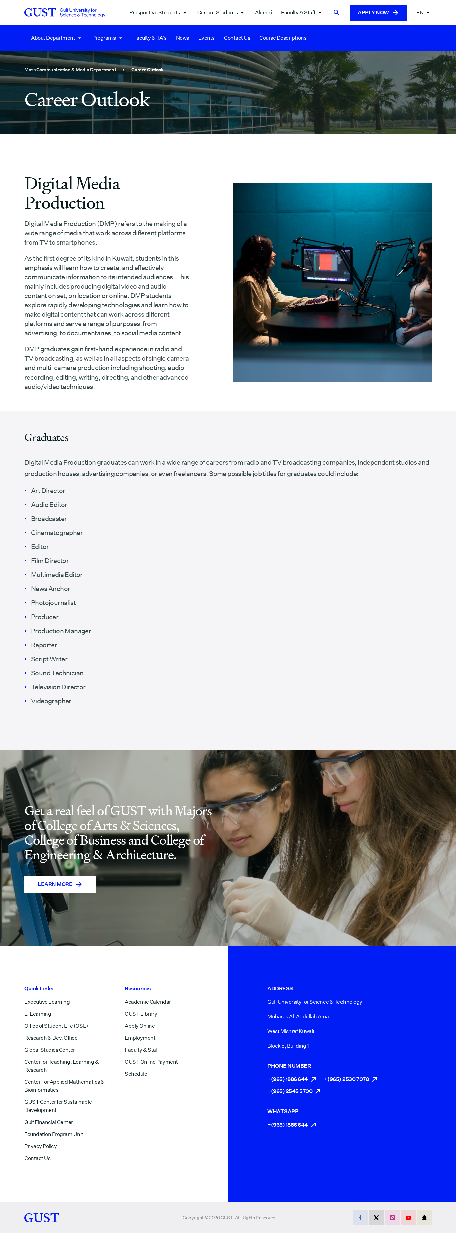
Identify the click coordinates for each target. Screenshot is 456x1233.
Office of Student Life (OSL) (56, 1026)
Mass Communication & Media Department (70, 70)
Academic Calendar (148, 1002)
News (182, 38)
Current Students (217, 12)
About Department (53, 38)
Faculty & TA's (150, 38)
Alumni (263, 12)
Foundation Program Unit (53, 1134)
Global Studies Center (49, 1050)
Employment (140, 1038)
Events (206, 38)
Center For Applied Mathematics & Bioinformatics (64, 1086)
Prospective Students (154, 12)
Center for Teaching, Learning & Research (61, 1066)
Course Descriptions (282, 38)
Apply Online (140, 1026)
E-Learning (37, 1014)
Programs (104, 38)
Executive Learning (47, 1002)
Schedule (136, 1074)
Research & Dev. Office (50, 1038)
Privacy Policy (40, 1146)
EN (419, 12)
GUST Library (141, 1014)
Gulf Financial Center (48, 1122)
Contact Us (237, 38)
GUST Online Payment (151, 1062)
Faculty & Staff (298, 12)
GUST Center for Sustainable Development (58, 1106)
